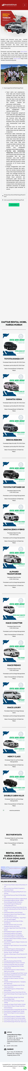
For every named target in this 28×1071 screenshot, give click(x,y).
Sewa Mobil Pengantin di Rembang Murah (14, 949)
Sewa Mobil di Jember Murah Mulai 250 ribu (15, 992)
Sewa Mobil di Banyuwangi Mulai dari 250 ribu (15, 1009)
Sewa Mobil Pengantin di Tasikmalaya (13, 935)
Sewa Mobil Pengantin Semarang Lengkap (14, 1018)
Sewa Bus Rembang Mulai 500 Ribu (13, 961)
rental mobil (17, 58)
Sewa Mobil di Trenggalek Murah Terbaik (14, 1011)
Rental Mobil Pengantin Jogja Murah (13, 931)
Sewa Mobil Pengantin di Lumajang (13, 933)
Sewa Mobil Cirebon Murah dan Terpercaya (15, 1020)
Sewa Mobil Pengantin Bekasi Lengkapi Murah (15, 898)
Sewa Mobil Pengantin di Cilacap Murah (14, 936)
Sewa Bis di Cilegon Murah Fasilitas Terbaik (15, 1004)
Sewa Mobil (24, 51)
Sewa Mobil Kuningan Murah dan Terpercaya (15, 1021)
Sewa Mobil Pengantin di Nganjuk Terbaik (14, 1016)
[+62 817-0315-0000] (10, 1046)
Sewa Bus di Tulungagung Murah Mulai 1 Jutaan (15, 973)
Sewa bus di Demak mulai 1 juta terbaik (14, 964)
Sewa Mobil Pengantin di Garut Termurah (14, 962)
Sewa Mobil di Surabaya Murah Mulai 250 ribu (15, 907)
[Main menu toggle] (25, 5)
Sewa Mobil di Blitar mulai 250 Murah (13, 912)
